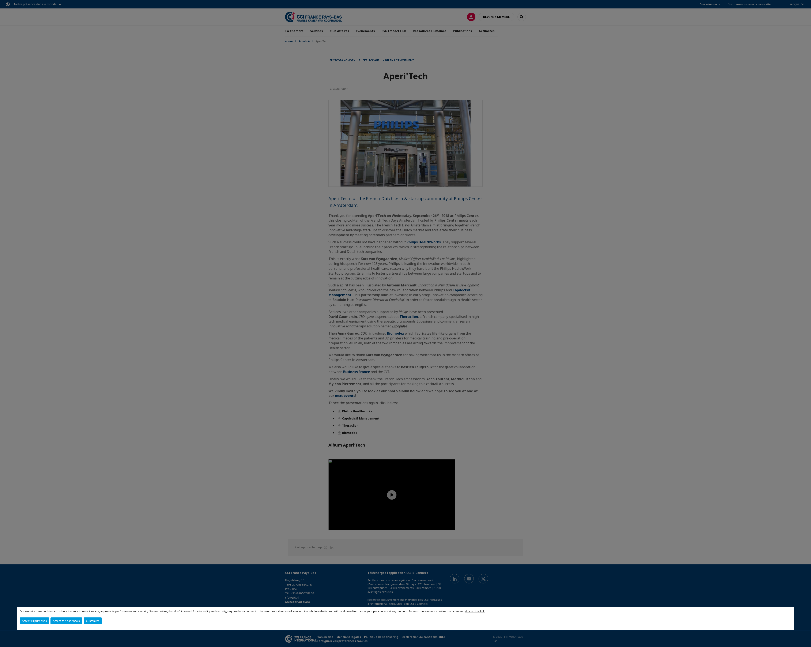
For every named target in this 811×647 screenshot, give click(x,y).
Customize (92, 621)
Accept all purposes (34, 621)
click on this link (475, 611)
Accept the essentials (66, 621)
